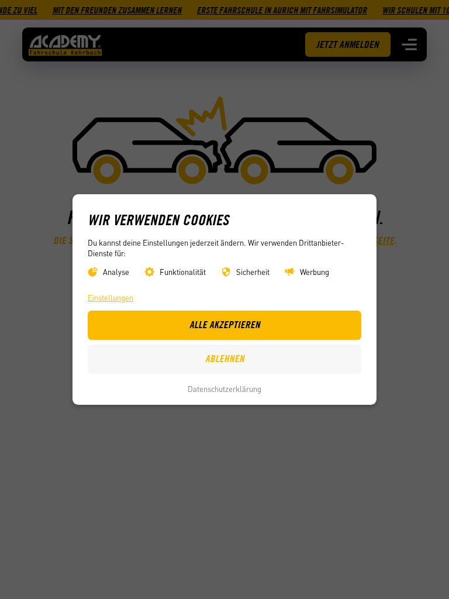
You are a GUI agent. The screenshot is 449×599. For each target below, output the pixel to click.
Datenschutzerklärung (224, 389)
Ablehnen (224, 358)
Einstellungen (110, 297)
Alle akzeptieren (224, 324)
